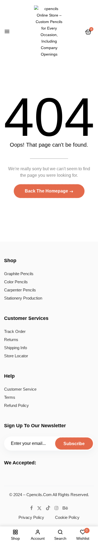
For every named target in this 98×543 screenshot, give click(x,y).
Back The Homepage (47, 191)
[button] (88, 32)
